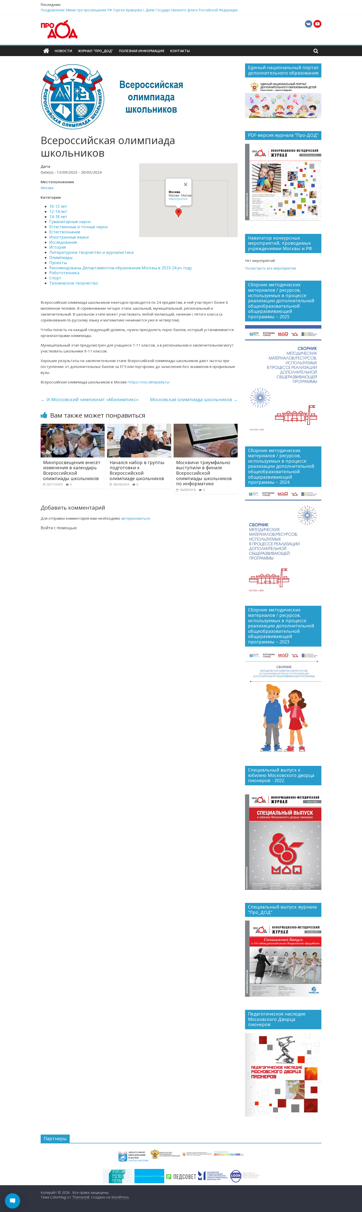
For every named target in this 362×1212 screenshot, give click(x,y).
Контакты (180, 50)
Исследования (63, 242)
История (57, 247)
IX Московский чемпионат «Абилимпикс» (89, 399)
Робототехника (64, 272)
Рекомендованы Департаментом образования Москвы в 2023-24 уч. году (120, 268)
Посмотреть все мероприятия (270, 268)
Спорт (55, 278)
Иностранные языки (69, 237)
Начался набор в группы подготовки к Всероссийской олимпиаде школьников (137, 470)
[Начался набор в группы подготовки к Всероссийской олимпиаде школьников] (139, 426)
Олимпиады (60, 257)
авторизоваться (135, 518)
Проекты (58, 262)
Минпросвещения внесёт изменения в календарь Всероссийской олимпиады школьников (71, 470)
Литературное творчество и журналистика (91, 252)
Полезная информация (141, 50)
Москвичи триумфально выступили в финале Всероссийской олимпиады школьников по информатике (204, 472)
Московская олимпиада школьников (194, 399)
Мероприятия (178, 199)
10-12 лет (58, 206)
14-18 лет (58, 216)
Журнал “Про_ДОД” (95, 50)
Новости (63, 50)
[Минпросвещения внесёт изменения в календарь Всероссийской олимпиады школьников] (73, 426)
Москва (47, 187)
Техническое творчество (73, 283)
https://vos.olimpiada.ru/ (149, 381)
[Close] (186, 184)
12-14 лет (58, 211)
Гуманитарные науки (69, 221)
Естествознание (64, 232)
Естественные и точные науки (78, 226)
